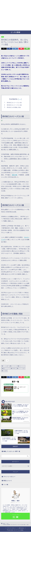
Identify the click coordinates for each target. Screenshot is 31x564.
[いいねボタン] (3, 360)
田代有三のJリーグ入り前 (14, 102)
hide (20, 99)
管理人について (7, 480)
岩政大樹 (14, 175)
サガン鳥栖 (5, 370)
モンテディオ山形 (21, 368)
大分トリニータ (22, 366)
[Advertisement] (15, 15)
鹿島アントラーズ (6, 368)
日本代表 (13, 368)
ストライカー (13, 366)
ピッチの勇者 (15, 32)
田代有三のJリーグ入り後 (14, 105)
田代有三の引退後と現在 (14, 107)
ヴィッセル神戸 (6, 366)
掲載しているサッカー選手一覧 (11, 451)
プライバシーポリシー (9, 476)
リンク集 (5, 484)
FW (2, 36)
